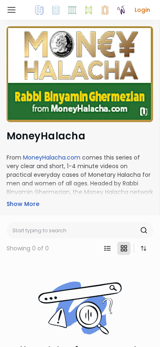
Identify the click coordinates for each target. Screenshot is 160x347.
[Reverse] (143, 248)
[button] (142, 10)
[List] (107, 248)
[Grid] (123, 248)
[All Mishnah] (55, 9)
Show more (23, 204)
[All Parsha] (88, 9)
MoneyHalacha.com (51, 157)
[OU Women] (121, 9)
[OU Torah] (39, 9)
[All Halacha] (72, 9)
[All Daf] (105, 9)
